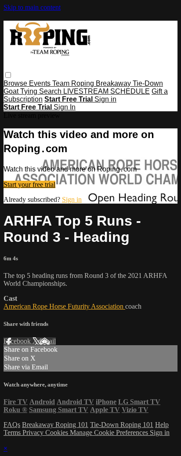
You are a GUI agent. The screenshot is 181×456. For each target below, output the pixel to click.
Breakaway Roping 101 (55, 424)
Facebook (18, 341)
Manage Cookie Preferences (110, 432)
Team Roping (74, 83)
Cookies (57, 432)
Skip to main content (32, 7)
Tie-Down (148, 83)
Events (40, 83)
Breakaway (114, 83)
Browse (16, 83)
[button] (8, 75)
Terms (13, 432)
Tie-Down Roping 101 (121, 424)
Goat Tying (21, 91)
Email (48, 341)
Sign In (65, 107)
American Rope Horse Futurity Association (64, 306)
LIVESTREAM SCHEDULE (106, 91)
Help (162, 424)
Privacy (33, 432)
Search (51, 91)
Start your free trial (29, 184)
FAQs (12, 424)
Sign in (105, 99)
